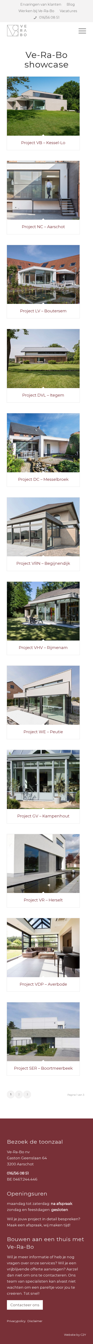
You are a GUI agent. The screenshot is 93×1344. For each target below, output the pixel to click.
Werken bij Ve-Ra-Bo (36, 11)
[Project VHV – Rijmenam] (43, 611)
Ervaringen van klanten (40, 4)
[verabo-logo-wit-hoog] (38, 30)
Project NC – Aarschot (43, 226)
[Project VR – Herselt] (43, 863)
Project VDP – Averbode (43, 984)
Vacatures (68, 11)
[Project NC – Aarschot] (43, 190)
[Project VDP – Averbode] (43, 947)
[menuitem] (41, 4)
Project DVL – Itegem (43, 395)
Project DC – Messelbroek (43, 479)
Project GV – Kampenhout (43, 816)
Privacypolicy (16, 1321)
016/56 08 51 (48, 17)
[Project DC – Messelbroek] (43, 442)
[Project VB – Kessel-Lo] (43, 106)
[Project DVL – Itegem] (43, 358)
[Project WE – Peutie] (43, 695)
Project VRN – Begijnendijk (43, 563)
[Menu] (80, 30)
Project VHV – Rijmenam (43, 647)
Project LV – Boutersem (43, 310)
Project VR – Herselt (43, 900)
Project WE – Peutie (43, 731)
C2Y (83, 1334)
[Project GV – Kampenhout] (43, 779)
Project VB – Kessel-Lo (43, 142)
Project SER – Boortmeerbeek (43, 1068)
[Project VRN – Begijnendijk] (43, 527)
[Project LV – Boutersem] (43, 274)
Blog (71, 4)
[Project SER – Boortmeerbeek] (43, 1031)
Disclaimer (34, 1321)
